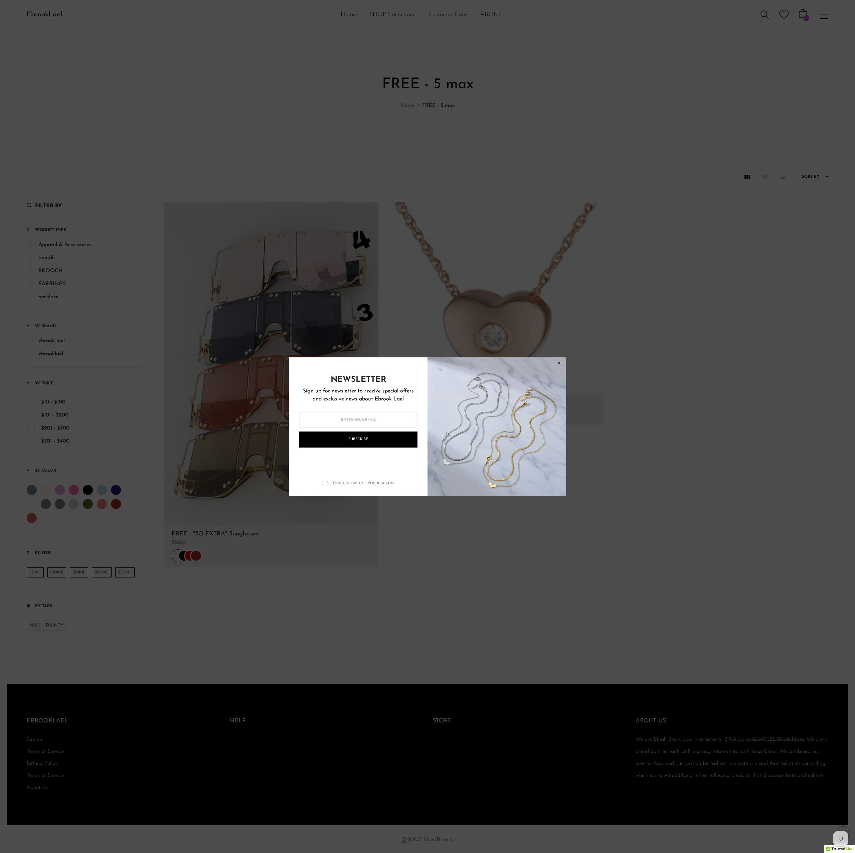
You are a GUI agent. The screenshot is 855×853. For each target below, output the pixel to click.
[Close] (559, 363)
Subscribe (358, 439)
